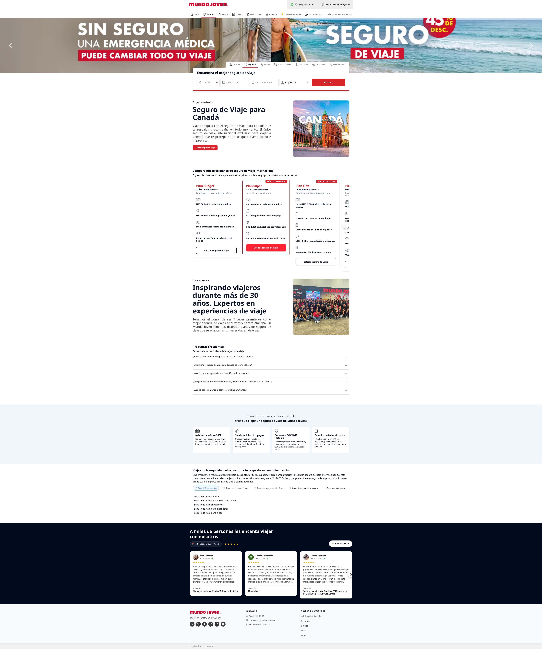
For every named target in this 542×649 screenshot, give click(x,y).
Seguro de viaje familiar (206, 496)
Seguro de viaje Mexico (336, 488)
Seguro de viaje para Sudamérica (270, 488)
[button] (294, 82)
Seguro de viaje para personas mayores (215, 500)
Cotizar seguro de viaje (205, 147)
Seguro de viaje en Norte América (305, 488)
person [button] (282, 82)
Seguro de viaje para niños (208, 512)
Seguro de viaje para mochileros (211, 508)
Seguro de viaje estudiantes (209, 504)
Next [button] (531, 45)
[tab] (235, 65)
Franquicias (306, 621)
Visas (303, 635)
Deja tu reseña (340, 543)
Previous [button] (10, 45)
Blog (303, 630)
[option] (271, 50)
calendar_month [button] (223, 82)
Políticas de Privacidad (311, 616)
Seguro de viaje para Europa (237, 488)
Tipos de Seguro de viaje (207, 488)
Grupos (304, 625)
